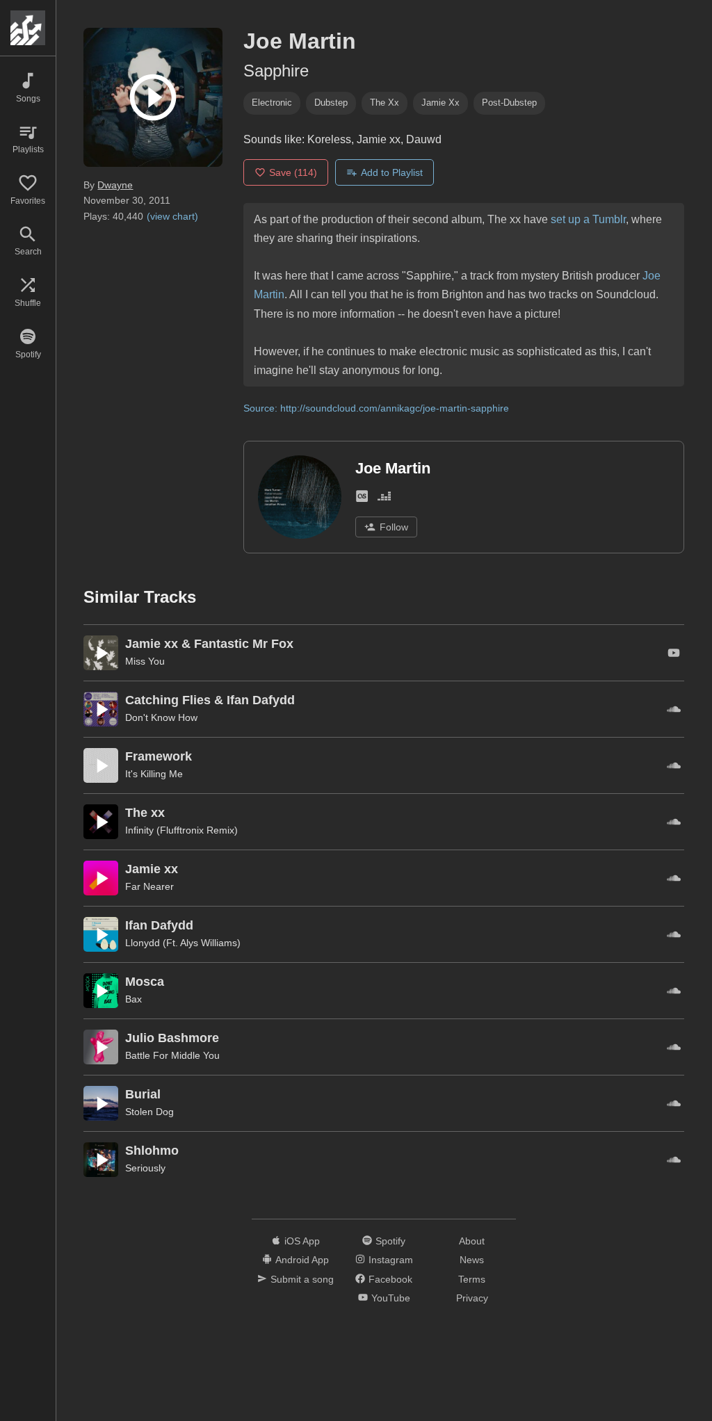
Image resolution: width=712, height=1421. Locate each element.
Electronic (272, 102)
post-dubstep (509, 102)
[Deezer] (384, 499)
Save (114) (293, 172)
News (472, 1259)
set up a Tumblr (588, 219)
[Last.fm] (362, 499)
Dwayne (115, 184)
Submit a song (302, 1279)
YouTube (390, 1298)
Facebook (390, 1279)
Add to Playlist (392, 172)
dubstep (331, 102)
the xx (384, 102)
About (472, 1241)
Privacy (472, 1298)
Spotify (390, 1241)
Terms (471, 1279)
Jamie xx (440, 102)
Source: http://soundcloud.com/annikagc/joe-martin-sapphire (376, 408)
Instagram (391, 1259)
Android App (302, 1259)
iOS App (302, 1241)
